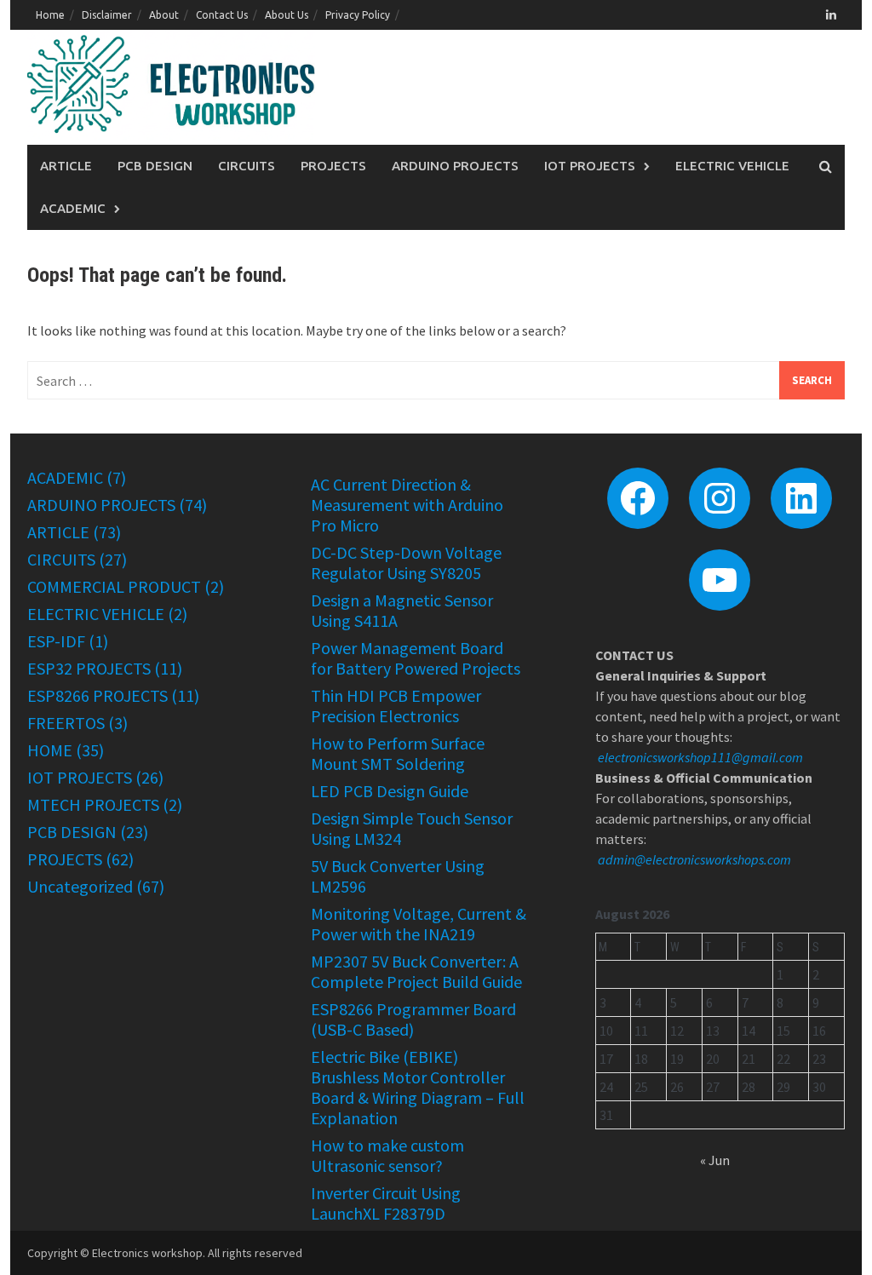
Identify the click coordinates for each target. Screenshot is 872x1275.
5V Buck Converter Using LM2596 (398, 876)
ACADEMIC (73, 208)
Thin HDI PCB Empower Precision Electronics (396, 706)
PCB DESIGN (155, 165)
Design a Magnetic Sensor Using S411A (402, 610)
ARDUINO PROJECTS (455, 165)
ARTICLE (66, 165)
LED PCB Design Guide (389, 790)
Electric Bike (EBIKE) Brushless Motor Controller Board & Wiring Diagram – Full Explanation (418, 1087)
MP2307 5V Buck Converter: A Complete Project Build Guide (416, 971)
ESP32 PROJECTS (89, 668)
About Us (286, 14)
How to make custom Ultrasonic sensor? (387, 1155)
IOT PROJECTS (589, 165)
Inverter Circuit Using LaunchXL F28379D (386, 1203)
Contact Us (222, 14)
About (164, 14)
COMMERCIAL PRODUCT (114, 586)
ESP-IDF (56, 641)
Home (50, 14)
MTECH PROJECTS (93, 804)
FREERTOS (66, 722)
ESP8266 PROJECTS (97, 695)
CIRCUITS (246, 165)
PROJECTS (333, 165)
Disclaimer (107, 14)
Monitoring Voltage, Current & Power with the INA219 (418, 924)
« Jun (715, 1160)
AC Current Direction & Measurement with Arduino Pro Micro (407, 505)
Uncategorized (80, 886)
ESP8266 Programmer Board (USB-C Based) (413, 1019)
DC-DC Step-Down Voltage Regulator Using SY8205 (406, 562)
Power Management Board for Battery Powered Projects (415, 658)
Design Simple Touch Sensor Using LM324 (412, 828)
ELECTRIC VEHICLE (732, 165)
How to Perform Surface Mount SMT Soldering (398, 753)
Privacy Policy (357, 14)
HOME (49, 750)
